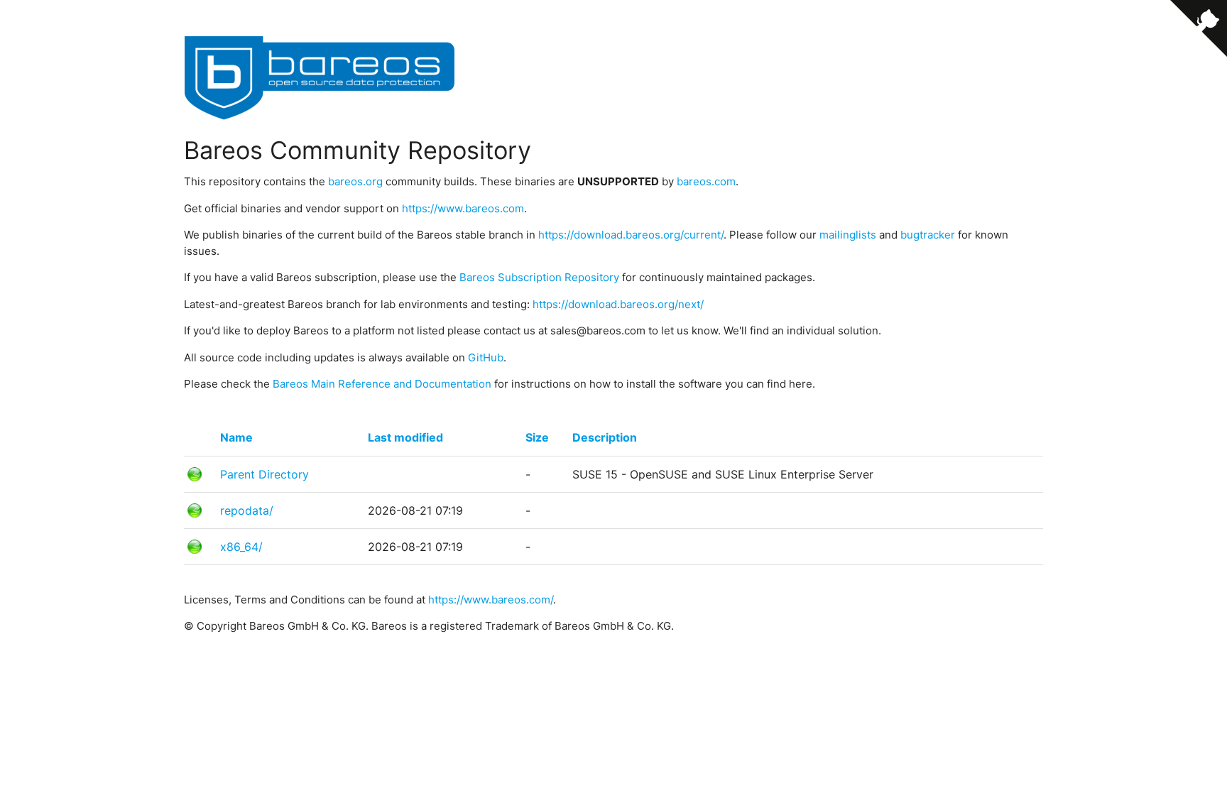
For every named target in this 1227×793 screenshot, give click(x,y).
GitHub (485, 357)
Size (537, 437)
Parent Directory (264, 474)
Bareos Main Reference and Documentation (382, 383)
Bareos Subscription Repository (539, 277)
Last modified (405, 437)
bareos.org (355, 181)
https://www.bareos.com (463, 208)
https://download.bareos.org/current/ (631, 234)
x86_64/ (241, 547)
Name (236, 437)
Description (604, 437)
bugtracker (927, 234)
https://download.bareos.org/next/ (618, 304)
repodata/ (246, 510)
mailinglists (847, 234)
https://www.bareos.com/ (490, 599)
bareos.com (706, 181)
